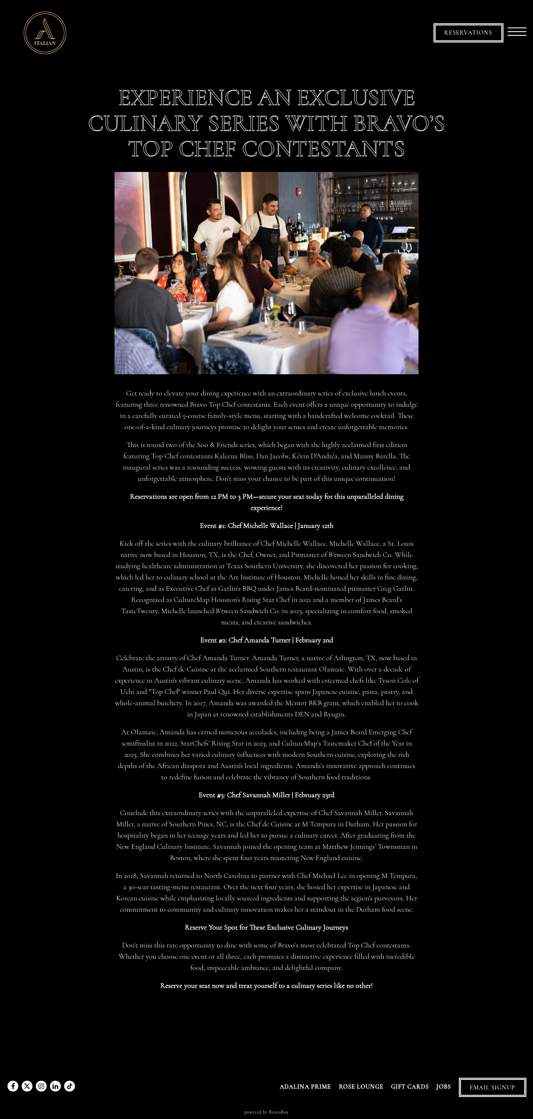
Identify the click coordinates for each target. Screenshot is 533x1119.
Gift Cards (410, 1086)
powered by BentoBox (266, 1112)
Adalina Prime (305, 1086)
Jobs (443, 1086)
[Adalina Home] (44, 32)
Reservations (468, 32)
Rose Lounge (361, 1086)
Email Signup (492, 1087)
